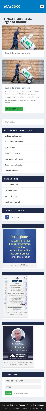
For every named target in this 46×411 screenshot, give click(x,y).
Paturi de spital (11, 190)
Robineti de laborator (14, 165)
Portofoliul (34, 408)
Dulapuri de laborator (14, 142)
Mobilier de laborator (13, 136)
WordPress (39, 405)
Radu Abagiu (11, 91)
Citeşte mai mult (14, 109)
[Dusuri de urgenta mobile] (23, 72)
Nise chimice (10, 147)
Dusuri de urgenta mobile (17, 53)
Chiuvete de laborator (14, 159)
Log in (8, 393)
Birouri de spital (11, 196)
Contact (25, 408)
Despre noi (8, 408)
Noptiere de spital (12, 202)
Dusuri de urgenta (33, 91)
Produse (17, 408)
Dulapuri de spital (12, 184)
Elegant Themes (18, 405)
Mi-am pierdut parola (21, 393)
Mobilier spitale (11, 171)
